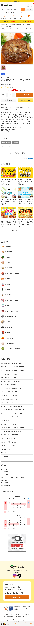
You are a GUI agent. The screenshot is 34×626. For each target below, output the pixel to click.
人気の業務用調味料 (6, 420)
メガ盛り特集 (4, 456)
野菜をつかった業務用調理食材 (9, 442)
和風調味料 (8, 289)
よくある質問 (4, 472)
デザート (17, 12)
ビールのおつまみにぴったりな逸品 (10, 381)
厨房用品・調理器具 (10, 316)
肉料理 (19, 24)
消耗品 (7, 305)
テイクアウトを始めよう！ (8, 438)
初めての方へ (4, 469)
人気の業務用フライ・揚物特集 (9, 395)
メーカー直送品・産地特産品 (12, 349)
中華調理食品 (8, 268)
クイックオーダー (5, 485)
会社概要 (5, 614)
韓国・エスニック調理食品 (12, 273)
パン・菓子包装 (9, 343)
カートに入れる (24, 95)
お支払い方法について (7, 483)
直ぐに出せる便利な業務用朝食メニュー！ (12, 388)
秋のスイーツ (4, 452)
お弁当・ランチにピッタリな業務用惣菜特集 (12, 410)
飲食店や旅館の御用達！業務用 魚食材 (11, 431)
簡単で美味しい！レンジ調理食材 (10, 374)
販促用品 (7, 332)
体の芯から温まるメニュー (8, 402)
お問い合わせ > (17, 597)
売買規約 (11, 616)
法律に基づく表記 (25, 614)
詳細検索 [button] (29, 9)
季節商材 (7, 278)
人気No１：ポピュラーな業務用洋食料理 (11, 406)
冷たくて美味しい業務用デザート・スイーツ (12, 370)
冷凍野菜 (12, 12)
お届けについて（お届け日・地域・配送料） (12, 477)
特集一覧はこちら (17, 230)
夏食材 (20, 12)
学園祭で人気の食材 (6, 449)
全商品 (2, 24)
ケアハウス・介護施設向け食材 (9, 392)
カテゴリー (7, 24)
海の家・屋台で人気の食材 (8, 445)
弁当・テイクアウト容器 (11, 311)
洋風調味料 (8, 284)
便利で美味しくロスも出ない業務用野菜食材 (12, 367)
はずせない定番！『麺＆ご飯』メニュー (11, 385)
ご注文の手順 (4, 474)
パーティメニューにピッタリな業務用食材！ (12, 417)
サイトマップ (26, 616)
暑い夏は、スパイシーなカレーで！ (10, 424)
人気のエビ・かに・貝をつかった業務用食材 (12, 427)
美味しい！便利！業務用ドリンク (10, 399)
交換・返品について (6, 480)
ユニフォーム (8, 327)
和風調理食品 (8, 251)
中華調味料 (8, 295)
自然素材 (7, 257)
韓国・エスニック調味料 (11, 300)
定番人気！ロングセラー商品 (8, 377)
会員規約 (6, 616)
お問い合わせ (8, 100)
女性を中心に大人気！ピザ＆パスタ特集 (11, 413)
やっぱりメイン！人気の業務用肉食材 (11, 435)
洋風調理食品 (14, 24)
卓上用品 (7, 322)
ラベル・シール (9, 338)
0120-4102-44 (14, 592)
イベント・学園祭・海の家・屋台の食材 (11, 363)
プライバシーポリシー (14, 614)
